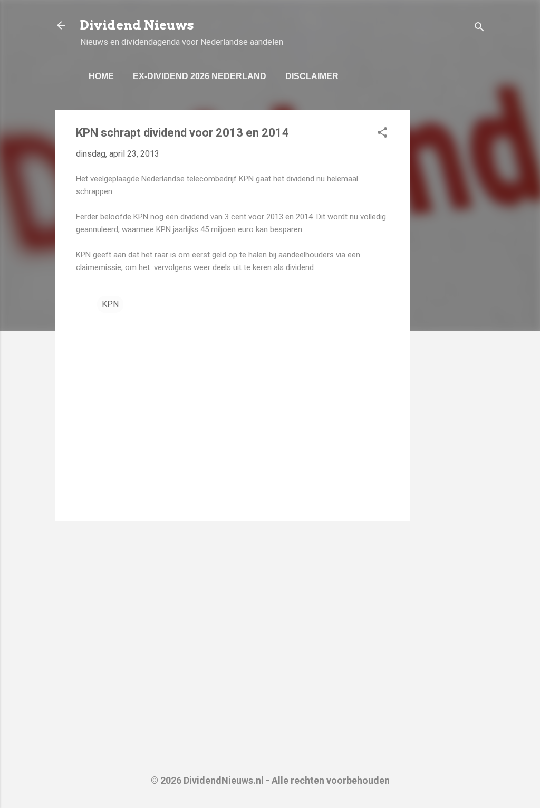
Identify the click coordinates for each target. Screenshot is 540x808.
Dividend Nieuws (137, 25)
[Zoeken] (479, 29)
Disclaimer (312, 76)
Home (101, 76)
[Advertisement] (452, 268)
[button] (382, 134)
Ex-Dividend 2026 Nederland (199, 76)
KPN (110, 304)
